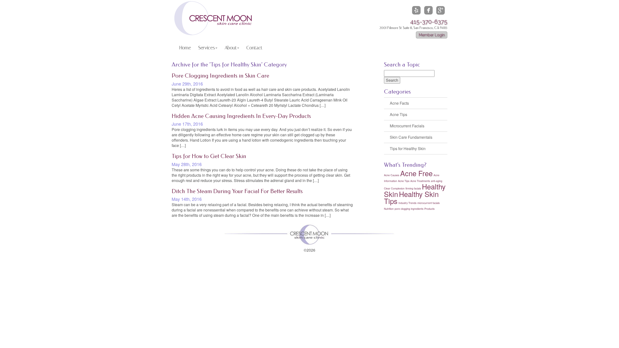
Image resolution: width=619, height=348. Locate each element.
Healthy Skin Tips (411, 197)
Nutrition (389, 208)
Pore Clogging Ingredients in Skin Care (220, 75)
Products (429, 208)
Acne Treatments (420, 181)
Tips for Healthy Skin (408, 148)
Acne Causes (391, 175)
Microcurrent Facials (407, 126)
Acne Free (416, 173)
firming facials (413, 188)
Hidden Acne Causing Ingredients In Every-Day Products (241, 116)
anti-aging (436, 181)
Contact (254, 48)
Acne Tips (398, 114)
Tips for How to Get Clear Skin (209, 156)
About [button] (231, 48)
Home (185, 48)
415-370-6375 (428, 21)
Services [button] (206, 48)
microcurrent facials (428, 203)
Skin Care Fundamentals (411, 137)
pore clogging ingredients (409, 208)
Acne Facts (399, 103)
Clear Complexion (394, 188)
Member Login (432, 35)
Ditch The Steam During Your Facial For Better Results (237, 191)
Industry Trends (407, 203)
